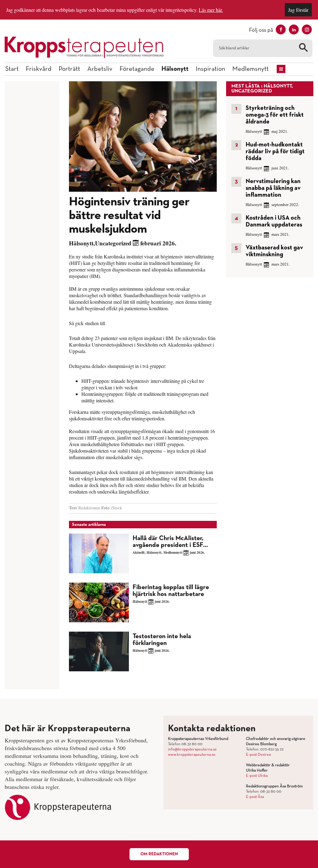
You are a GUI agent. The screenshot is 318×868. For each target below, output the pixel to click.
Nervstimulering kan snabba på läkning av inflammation (273, 188)
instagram (307, 29)
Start (12, 69)
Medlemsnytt (250, 69)
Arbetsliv (99, 69)
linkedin (294, 29)
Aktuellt (139, 552)
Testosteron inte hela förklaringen (162, 640)
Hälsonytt (175, 69)
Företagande (137, 69)
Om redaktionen (159, 854)
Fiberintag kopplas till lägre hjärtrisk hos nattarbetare (171, 590)
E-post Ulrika (257, 776)
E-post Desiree (258, 755)
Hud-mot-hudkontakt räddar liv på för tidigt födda (275, 151)
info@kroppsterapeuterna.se (192, 749)
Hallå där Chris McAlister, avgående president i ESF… (170, 541)
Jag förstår (298, 10)
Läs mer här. (211, 10)
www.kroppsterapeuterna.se (192, 755)
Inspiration (210, 69)
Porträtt (69, 69)
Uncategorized (113, 243)
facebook (281, 29)
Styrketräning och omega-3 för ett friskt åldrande (275, 115)
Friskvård (39, 69)
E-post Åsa (255, 797)
